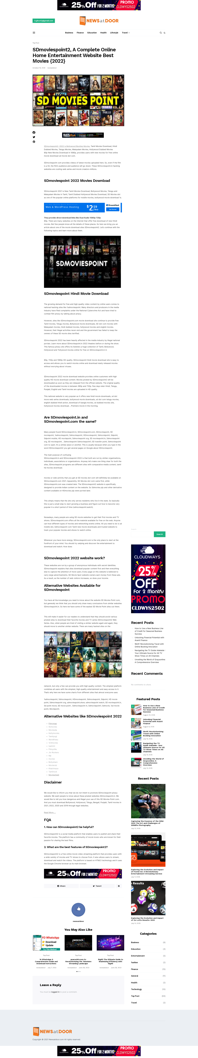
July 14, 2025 (147, 755)
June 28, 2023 (84, 968)
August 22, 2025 (149, 715)
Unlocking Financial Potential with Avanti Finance (149, 638)
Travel (125, 33)
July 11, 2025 (135, 877)
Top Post (36, 43)
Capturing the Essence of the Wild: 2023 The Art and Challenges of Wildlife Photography (147, 823)
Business (69, 33)
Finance (80, 33)
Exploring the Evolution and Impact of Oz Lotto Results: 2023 (147, 919)
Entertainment (138, 956)
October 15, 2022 (39, 68)
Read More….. (50, 812)
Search (133, 529)
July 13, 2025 (147, 768)
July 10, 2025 (135, 923)
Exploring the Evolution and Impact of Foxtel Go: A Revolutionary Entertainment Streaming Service (147, 871)
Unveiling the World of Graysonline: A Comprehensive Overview (150, 660)
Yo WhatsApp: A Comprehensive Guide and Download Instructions (46, 961)
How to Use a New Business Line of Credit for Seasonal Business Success (149, 631)
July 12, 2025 (135, 828)
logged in (55, 992)
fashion (134, 962)
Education (92, 33)
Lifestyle (114, 33)
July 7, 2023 (52, 968)
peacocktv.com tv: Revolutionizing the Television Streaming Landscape (78, 961)
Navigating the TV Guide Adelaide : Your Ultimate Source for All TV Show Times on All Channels (150, 653)
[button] (164, 33)
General (134, 976)
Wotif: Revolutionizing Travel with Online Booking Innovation (149, 645)
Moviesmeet (54, 775)
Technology (136, 989)
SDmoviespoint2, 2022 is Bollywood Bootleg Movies (67, 146)
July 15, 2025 (147, 739)
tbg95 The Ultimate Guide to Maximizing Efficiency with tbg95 (110, 961)
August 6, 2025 (148, 727)
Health (103, 33)
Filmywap (53, 723)
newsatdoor (52, 68)
